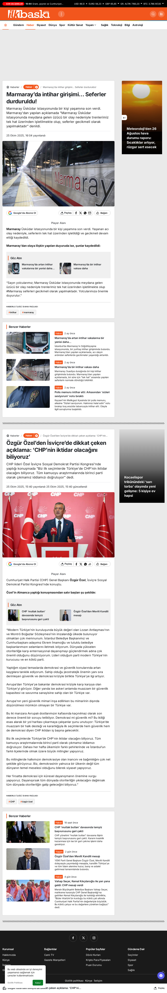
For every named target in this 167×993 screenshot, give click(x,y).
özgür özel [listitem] (27, 801)
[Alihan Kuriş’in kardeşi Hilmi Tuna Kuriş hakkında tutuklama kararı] (142, 117)
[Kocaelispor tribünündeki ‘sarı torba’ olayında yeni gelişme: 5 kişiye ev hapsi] (142, 466)
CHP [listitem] (12, 801)
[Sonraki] (159, 117)
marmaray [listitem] (28, 312)
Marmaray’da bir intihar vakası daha (77, 367)
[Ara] (153, 14)
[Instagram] (94, 938)
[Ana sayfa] (5, 25)
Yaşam (59, 851)
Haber (59, 333)
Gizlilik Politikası (15, 982)
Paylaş (161, 988)
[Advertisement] (83, 55)
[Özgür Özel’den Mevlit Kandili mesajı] (84, 615)
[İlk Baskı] (28, 13)
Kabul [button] (37, 983)
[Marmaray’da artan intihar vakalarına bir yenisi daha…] (32, 268)
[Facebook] (73, 938)
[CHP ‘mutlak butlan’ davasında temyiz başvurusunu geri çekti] (32, 615)
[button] (161, 14)
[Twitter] (83, 938)
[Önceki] (124, 117)
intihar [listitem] (12, 312)
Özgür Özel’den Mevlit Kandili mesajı (77, 856)
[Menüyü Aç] (61, 14)
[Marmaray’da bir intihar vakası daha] (84, 268)
